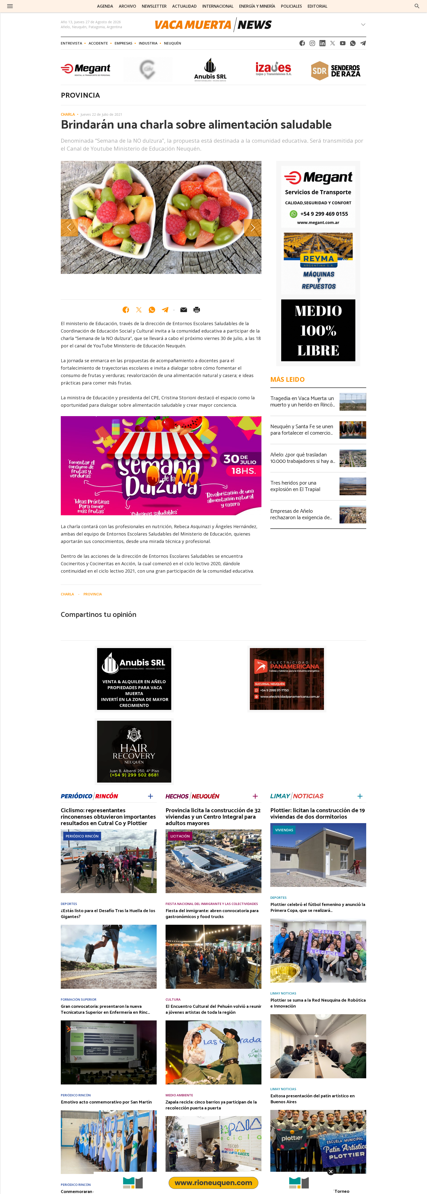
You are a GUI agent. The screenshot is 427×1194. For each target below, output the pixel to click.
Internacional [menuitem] (218, 6)
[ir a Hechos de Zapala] (192, 795)
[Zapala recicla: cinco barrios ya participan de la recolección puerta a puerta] (213, 1117)
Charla (68, 115)
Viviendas (284, 830)
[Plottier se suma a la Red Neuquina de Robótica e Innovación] (318, 1016)
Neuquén (172, 43)
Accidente (98, 43)
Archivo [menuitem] (127, 6)
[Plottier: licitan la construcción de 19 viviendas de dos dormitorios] (318, 824)
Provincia (93, 594)
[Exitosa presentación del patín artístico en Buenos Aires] (318, 1111)
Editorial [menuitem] (317, 6)
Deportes (69, 903)
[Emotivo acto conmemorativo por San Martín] (109, 1111)
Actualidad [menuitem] (184, 6)
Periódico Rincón (82, 836)
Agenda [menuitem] (105, 6)
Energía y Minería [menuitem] (257, 6)
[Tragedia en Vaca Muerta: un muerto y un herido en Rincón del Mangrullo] (353, 394)
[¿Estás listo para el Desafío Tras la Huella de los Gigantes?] (109, 926)
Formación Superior (78, 999)
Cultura (173, 999)
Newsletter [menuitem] (154, 6)
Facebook (302, 44)
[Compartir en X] (139, 310)
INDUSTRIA (148, 43)
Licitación (180, 836)
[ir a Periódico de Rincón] (89, 795)
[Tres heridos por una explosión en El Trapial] (353, 479)
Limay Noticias (283, 993)
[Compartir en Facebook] (125, 310)
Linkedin (322, 44)
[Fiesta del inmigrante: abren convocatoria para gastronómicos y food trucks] (213, 926)
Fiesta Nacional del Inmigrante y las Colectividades (212, 903)
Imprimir (196, 310)
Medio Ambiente (179, 1095)
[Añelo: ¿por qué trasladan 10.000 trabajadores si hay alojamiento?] (353, 451)
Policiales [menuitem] (291, 6)
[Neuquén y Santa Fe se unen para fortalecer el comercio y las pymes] (353, 422)
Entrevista (71, 43)
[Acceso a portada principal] (46, 6)
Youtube (343, 44)
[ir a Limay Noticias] (296, 795)
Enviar (183, 310)
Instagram (312, 44)
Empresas (123, 43)
